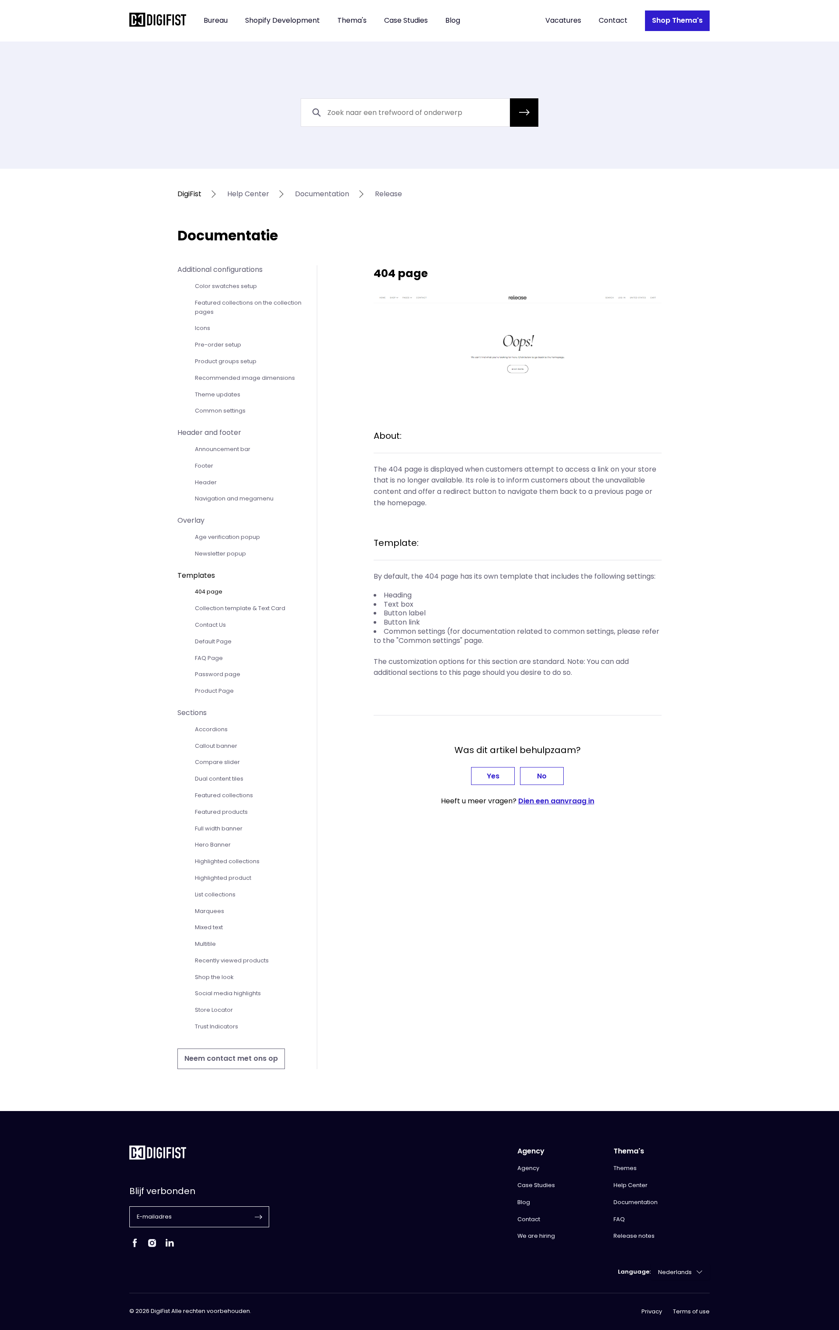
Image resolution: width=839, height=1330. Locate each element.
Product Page (214, 691)
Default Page (213, 641)
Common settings (220, 410)
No (542, 776)
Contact (613, 20)
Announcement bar (222, 449)
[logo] (157, 21)
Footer (204, 465)
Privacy (651, 1311)
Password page (217, 674)
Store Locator (214, 1010)
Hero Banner (213, 844)
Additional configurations (220, 269)
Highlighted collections (227, 861)
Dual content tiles (219, 778)
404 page (208, 591)
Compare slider (217, 762)
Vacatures (563, 20)
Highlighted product (223, 878)
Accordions (211, 729)
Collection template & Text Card (240, 608)
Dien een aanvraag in (556, 801)
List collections (215, 894)
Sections (192, 713)
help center (248, 194)
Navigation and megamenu (234, 498)
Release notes (634, 1236)
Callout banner (216, 746)
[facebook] (134, 1246)
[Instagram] (152, 1246)
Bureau (216, 20)
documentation (322, 194)
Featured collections (224, 795)
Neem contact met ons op (231, 1058)
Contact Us (210, 625)
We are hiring (536, 1236)
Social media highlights (228, 993)
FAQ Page (209, 658)
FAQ (619, 1219)
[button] (524, 112)
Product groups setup (226, 361)
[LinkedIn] (169, 1246)
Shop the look (214, 977)
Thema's (352, 20)
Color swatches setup (226, 286)
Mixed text (209, 927)
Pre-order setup (218, 344)
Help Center (631, 1185)
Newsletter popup (220, 553)
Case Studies (406, 20)
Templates (196, 575)
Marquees (209, 911)
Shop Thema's (677, 20)
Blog (452, 20)
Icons (202, 328)
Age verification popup (227, 537)
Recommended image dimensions (245, 378)
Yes (493, 776)
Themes (625, 1168)
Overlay (191, 520)
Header (206, 482)
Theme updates (217, 394)
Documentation (636, 1202)
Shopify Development (282, 20)
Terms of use (691, 1311)
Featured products (221, 812)
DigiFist (189, 194)
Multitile (205, 944)
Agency (528, 1168)
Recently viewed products (232, 960)
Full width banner (219, 828)
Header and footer (209, 432)
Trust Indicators (216, 1026)
